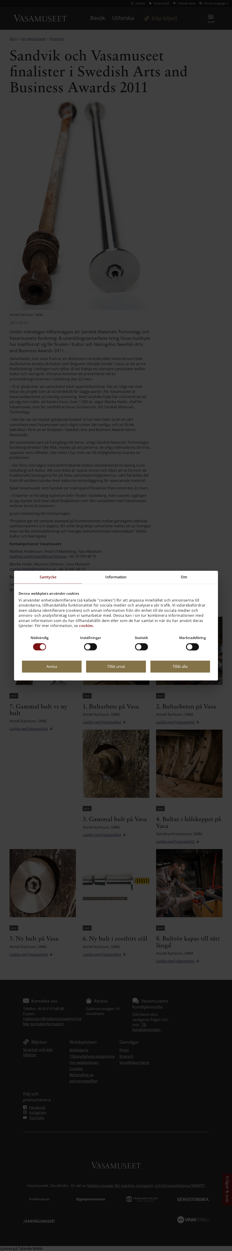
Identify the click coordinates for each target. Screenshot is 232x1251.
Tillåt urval (116, 666)
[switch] (90, 646)
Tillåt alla (180, 666)
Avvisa (51, 666)
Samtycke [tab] (48, 577)
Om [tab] (184, 577)
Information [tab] (115, 577)
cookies (86, 625)
